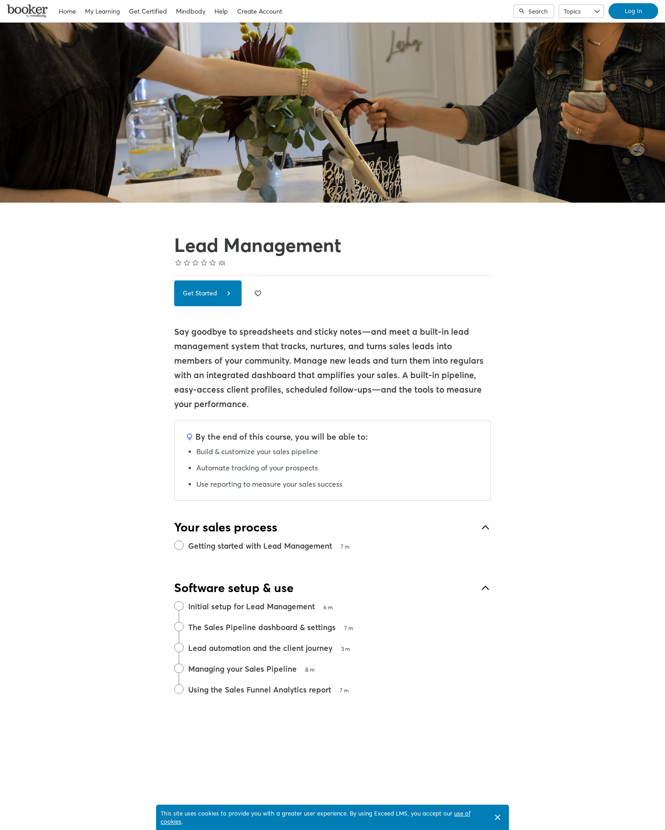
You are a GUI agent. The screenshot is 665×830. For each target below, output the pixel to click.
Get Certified (148, 11)
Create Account (259, 11)
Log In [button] (633, 10)
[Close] (497, 817)
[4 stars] (204, 263)
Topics (572, 11)
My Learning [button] (102, 11)
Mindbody (190, 11)
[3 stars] (195, 263)
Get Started (201, 293)
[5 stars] (213, 263)
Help (221, 11)
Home (67, 11)
